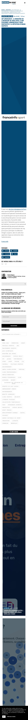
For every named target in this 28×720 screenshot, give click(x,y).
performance (18, 359)
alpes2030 (5, 380)
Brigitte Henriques (8, 394)
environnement (7, 391)
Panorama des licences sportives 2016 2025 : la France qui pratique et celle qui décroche (12, 297)
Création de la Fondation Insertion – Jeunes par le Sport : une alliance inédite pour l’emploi (13, 293)
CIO (23, 361)
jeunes (9, 359)
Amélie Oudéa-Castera (9, 369)
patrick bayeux (17, 407)
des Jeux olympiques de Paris (17, 209)
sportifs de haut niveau (10, 386)
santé (10, 361)
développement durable (10, 412)
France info (4, 241)
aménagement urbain (9, 389)
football (5, 364)
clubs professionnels (9, 372)
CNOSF (23, 343)
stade (4, 361)
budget (13, 380)
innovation (6, 420)
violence (5, 415)
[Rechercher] (25, 284)
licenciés (15, 420)
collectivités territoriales (11, 402)
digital (22, 412)
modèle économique (8, 377)
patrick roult (18, 356)
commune (5, 423)
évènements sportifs (14, 404)
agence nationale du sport (11, 418)
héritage (21, 369)
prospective (6, 407)
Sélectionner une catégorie (11, 334)
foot (3, 404)
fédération (14, 343)
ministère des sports (9, 353)
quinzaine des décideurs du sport (13, 383)
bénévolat (14, 423)
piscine (17, 361)
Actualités (8, 10)
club (19, 377)
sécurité (17, 397)
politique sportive (17, 364)
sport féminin (6, 410)
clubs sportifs (7, 397)
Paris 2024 (10, 16)
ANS (18, 345)
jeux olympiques (7, 351)
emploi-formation (8, 374)
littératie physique (8, 399)
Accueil (3, 10)
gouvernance (6, 356)
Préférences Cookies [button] (11, 716)
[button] (5, 250)
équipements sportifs (9, 348)
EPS (3, 359)
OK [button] (3, 716)
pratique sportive (8, 345)
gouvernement (7, 366)
